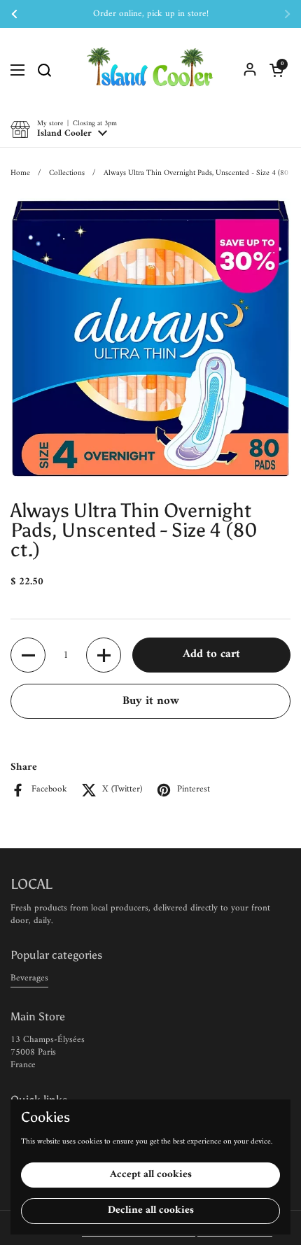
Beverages (29, 978)
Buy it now (150, 701)
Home (20, 173)
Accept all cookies (151, 1174)
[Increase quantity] (103, 655)
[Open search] (44, 70)
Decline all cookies (151, 1210)
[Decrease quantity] (28, 655)
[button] (276, 70)
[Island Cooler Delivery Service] (150, 70)
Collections (67, 173)
